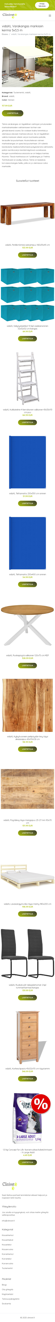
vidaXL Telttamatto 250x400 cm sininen (27, 574)
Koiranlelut (6, 1259)
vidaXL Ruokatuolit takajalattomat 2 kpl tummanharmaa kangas (27, 986)
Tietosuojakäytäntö (10, 1299)
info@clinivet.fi (8, 1220)
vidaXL (28, 92)
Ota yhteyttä (7, 1289)
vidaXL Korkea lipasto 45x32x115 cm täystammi (27, 1068)
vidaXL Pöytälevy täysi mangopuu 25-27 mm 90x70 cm (27, 821)
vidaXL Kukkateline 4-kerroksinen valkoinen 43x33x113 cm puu (27, 411)
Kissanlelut (6, 1244)
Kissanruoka (7, 1249)
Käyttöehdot (7, 1294)
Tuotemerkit (18, 92)
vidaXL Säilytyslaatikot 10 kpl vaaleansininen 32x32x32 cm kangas (27, 327)
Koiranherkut (7, 1254)
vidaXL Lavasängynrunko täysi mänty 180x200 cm (27, 904)
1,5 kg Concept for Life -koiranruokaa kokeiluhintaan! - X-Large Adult (27, 1151)
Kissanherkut (7, 1235)
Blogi (4, 1285)
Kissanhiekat (7, 1240)
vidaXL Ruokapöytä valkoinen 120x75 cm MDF (27, 655)
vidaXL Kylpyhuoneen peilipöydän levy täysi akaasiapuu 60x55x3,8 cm (27, 737)
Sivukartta (6, 1303)
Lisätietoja (12, 113)
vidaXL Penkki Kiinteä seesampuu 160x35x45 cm (27, 245)
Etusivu (5, 34)
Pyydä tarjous (42, 5)
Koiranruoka (7, 1263)
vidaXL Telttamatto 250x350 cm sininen (27, 493)
